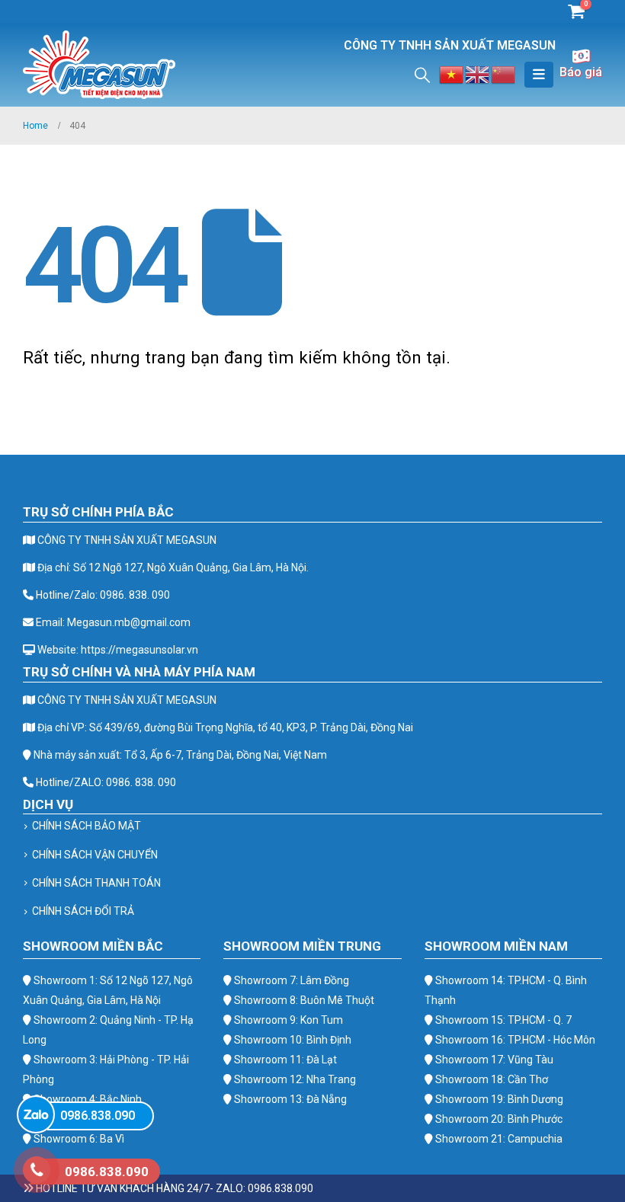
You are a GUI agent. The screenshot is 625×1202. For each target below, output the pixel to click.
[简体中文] (504, 73)
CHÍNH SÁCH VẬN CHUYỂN (95, 855)
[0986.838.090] (36, 1114)
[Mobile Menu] (538, 75)
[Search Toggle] (422, 75)
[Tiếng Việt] (452, 73)
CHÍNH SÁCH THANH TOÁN (96, 883)
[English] (478, 73)
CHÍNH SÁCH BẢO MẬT (86, 826)
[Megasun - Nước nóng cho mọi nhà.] (99, 64)
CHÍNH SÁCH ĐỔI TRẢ (83, 911)
